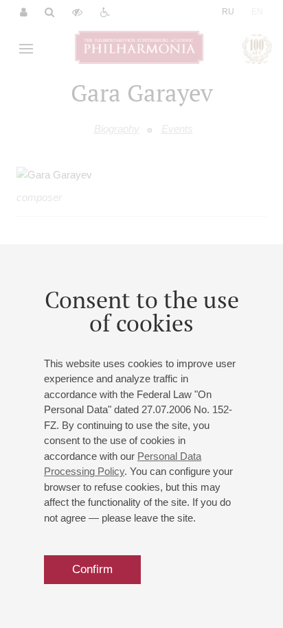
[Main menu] (26, 49)
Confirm (92, 569)
